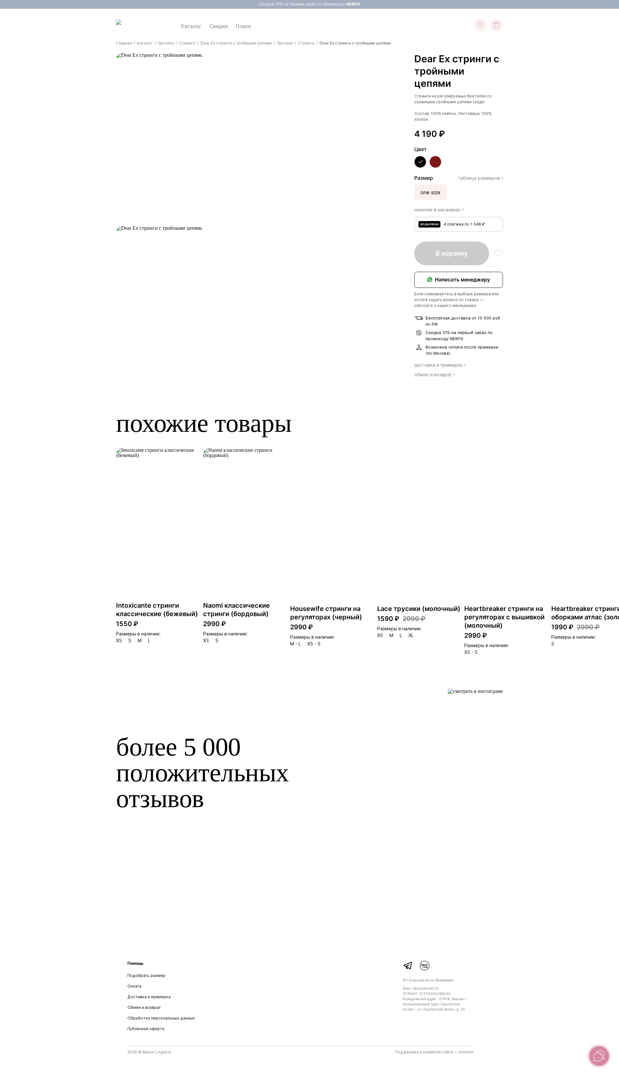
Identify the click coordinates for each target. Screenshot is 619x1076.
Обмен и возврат (144, 1007)
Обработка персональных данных (161, 1018)
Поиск (243, 26)
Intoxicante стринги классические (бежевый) (157, 610)
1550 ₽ (127, 624)
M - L (295, 643)
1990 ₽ (562, 627)
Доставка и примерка (149, 996)
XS (119, 640)
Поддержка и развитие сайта (424, 1052)
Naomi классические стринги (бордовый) (236, 610)
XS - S (313, 643)
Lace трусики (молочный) (418, 609)
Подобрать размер (146, 975)
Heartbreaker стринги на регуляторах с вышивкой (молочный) (504, 617)
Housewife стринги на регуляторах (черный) (326, 613)
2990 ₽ (214, 624)
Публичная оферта (145, 1028)
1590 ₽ (388, 619)
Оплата (134, 986)
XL (411, 635)
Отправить (459, 923)
